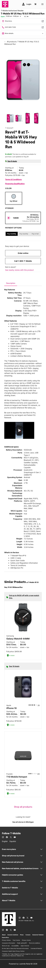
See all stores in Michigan (23, 822)
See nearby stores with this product (19, 270)
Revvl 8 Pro (30, 413)
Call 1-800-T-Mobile (23, 261)
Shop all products (23, 807)
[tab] (10, 283)
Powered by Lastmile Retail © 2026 (23, 964)
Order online (23, 253)
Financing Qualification (15, 184)
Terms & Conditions (13, 179)
